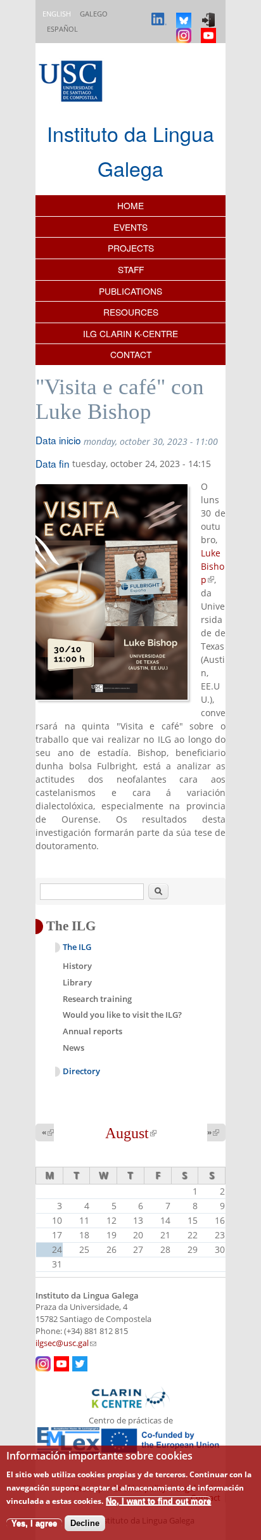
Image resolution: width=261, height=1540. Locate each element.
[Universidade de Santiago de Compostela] (72, 83)
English (56, 13)
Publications (130, 291)
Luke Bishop (212, 566)
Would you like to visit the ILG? (122, 1014)
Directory (81, 1071)
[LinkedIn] (160, 14)
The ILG (77, 947)
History (77, 966)
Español (62, 29)
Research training (97, 998)
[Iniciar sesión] (210, 14)
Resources (130, 311)
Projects (131, 247)
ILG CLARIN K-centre (130, 333)
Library (77, 982)
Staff (131, 269)
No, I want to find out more (158, 1501)
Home (130, 205)
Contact (130, 354)
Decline (84, 1523)
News (73, 1047)
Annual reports (92, 1031)
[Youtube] (210, 29)
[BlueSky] (185, 14)
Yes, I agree (34, 1523)
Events (130, 227)
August (130, 1133)
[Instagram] (185, 29)
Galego (94, 13)
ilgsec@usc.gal (65, 1343)
